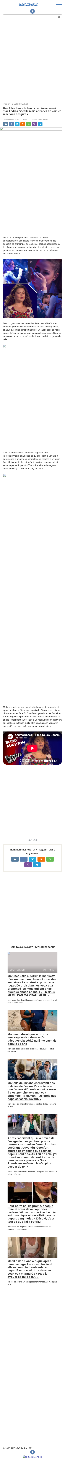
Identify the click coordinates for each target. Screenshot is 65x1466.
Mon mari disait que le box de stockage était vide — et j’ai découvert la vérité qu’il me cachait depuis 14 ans (32, 1039)
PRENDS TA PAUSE (28, 4)
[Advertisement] (32, 61)
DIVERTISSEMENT (41, 120)
